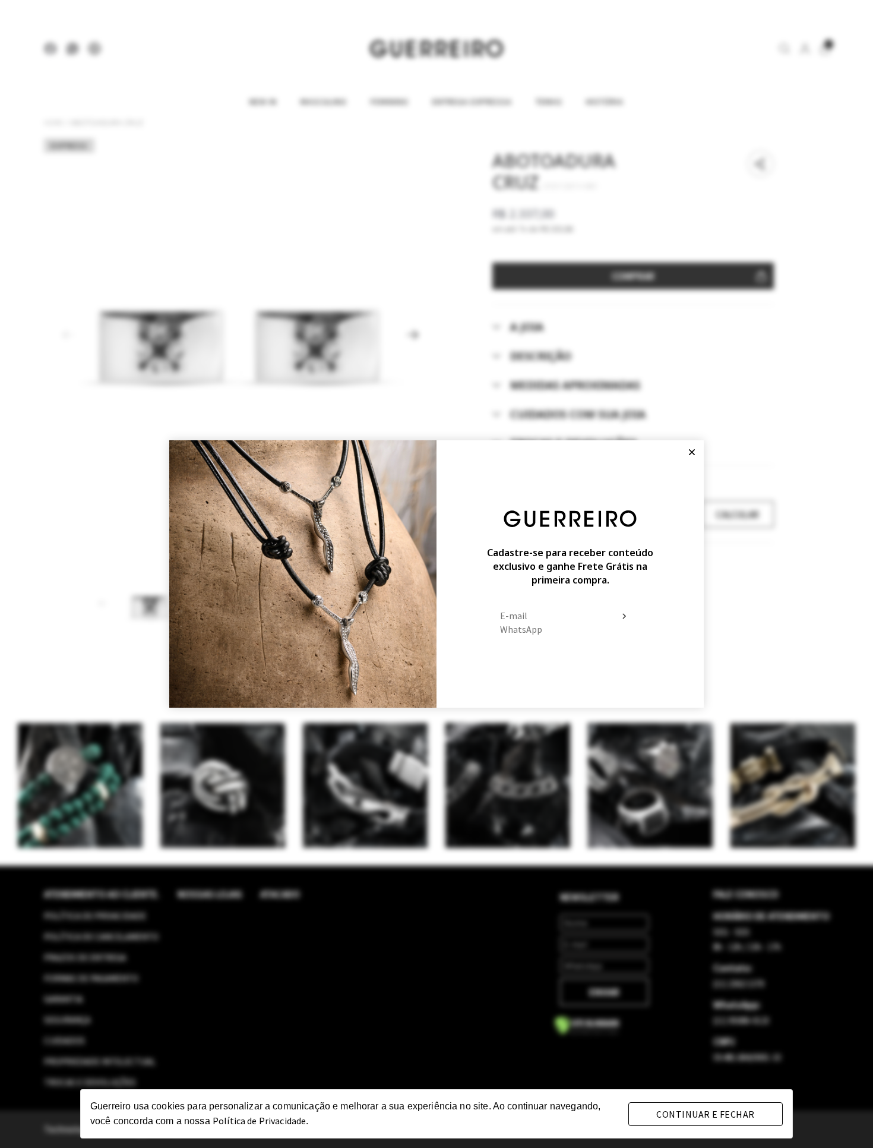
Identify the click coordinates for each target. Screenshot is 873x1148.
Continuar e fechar (705, 1114)
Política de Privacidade (259, 1121)
